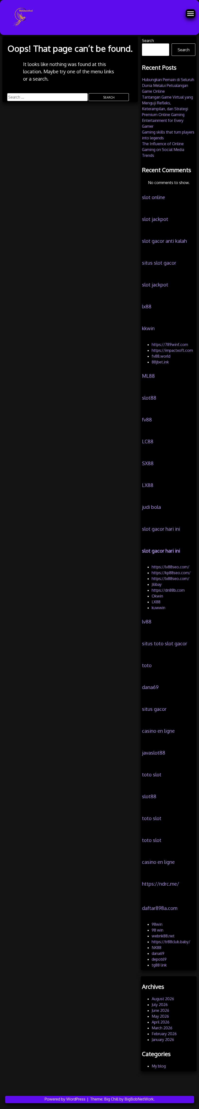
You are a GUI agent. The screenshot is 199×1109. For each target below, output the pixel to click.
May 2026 (160, 1016)
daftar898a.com (159, 908)
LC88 (147, 441)
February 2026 (164, 1033)
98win (157, 924)
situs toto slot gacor (164, 643)
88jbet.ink (160, 362)
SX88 (148, 463)
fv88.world (161, 356)
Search (148, 40)
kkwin (148, 328)
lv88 (146, 621)
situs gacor (154, 709)
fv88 (147, 419)
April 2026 (160, 1022)
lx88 (146, 306)
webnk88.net (163, 935)
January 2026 (163, 1039)
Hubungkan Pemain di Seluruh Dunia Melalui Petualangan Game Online (168, 85)
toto (147, 665)
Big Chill (111, 1099)
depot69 (159, 959)
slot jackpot (155, 219)
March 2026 (162, 1027)
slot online (153, 197)
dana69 (150, 687)
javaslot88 (153, 752)
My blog (159, 1066)
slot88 (149, 398)
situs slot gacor (159, 263)
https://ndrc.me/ (160, 884)
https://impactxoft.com (172, 350)
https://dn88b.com (168, 590)
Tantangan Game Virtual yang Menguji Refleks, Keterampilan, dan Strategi (167, 103)
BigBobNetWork (139, 1099)
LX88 (147, 485)
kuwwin (158, 607)
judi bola (151, 507)
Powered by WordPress (65, 1099)
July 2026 (160, 1004)
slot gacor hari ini (161, 529)
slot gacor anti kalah (164, 241)
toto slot (151, 774)
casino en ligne (158, 731)
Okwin (157, 596)
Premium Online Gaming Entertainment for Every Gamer (163, 120)
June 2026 (160, 1010)
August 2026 (163, 998)
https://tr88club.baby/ (171, 941)
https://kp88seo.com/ (171, 572)
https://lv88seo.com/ (170, 566)
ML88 (148, 376)
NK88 (156, 947)
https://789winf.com (170, 344)
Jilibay (157, 584)
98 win (157, 930)
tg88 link (159, 965)
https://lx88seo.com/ (170, 578)
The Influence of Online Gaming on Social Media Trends (163, 149)
